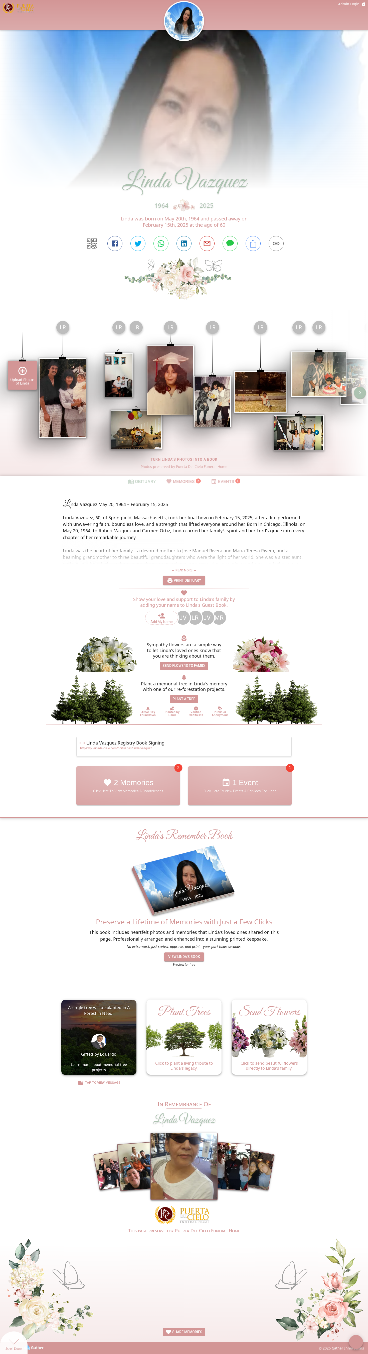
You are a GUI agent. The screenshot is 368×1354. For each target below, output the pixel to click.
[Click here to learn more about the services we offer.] (184, 1215)
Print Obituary (187, 580)
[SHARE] (253, 243)
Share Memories (186, 1332)
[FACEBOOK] (114, 243)
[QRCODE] (91, 243)
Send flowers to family (183, 666)
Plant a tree (183, 699)
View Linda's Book (184, 957)
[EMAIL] (207, 243)
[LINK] (276, 243)
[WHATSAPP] (160, 243)
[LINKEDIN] (184, 243)
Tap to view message (102, 1082)
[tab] (142, 481)
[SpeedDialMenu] (356, 1342)
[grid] (184, 396)
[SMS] (230, 243)
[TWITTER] (137, 243)
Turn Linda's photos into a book (184, 459)
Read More (184, 570)
